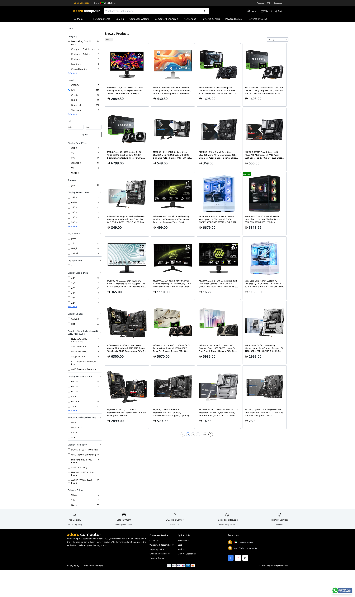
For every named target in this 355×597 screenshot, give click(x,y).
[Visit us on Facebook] (231, 558)
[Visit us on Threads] (245, 558)
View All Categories (187, 553)
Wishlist (181, 549)
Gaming (120, 18)
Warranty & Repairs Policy (161, 544)
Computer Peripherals (166, 18)
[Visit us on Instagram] (238, 558)
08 (205, 434)
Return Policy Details (227, 524)
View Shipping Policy (74, 524)
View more (72, 73)
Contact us (278, 3)
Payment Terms (156, 558)
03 (198, 434)
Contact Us (174, 524)
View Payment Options (124, 524)
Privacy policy (73, 565)
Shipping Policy (156, 549)
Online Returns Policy (159, 553)
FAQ (268, 3)
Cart (180, 544)
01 (188, 434)
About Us (279, 524)
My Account (183, 540)
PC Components (101, 18)
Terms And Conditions (93, 565)
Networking (190, 18)
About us (260, 3)
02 (193, 434)
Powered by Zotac (257, 18)
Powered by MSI (233, 18)
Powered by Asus (211, 18)
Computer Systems (139, 18)
